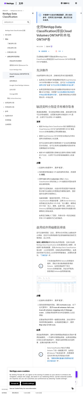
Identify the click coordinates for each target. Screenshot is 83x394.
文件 (21, 3)
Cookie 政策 (27, 393)
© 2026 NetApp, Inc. (7, 389)
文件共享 (13, 90)
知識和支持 (9, 116)
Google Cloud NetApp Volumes (19, 85)
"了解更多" (44, 255)
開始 (6, 39)
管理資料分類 (9, 107)
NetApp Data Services (16, 10)
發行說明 (8, 35)
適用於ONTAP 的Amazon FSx (19, 65)
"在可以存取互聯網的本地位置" (62, 85)
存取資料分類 (11, 48)
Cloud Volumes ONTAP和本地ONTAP (19, 75)
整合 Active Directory (14, 98)
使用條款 (4, 393)
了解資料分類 (11, 43)
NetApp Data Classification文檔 (15, 30)
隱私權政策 (15, 393)
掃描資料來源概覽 (16, 61)
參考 (6, 111)
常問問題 (8, 120)
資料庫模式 (13, 81)
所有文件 (5, 10)
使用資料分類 (9, 103)
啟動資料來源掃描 (13, 57)
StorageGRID (14, 94)
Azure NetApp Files (16, 70)
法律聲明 (8, 124)
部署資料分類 (11, 52)
